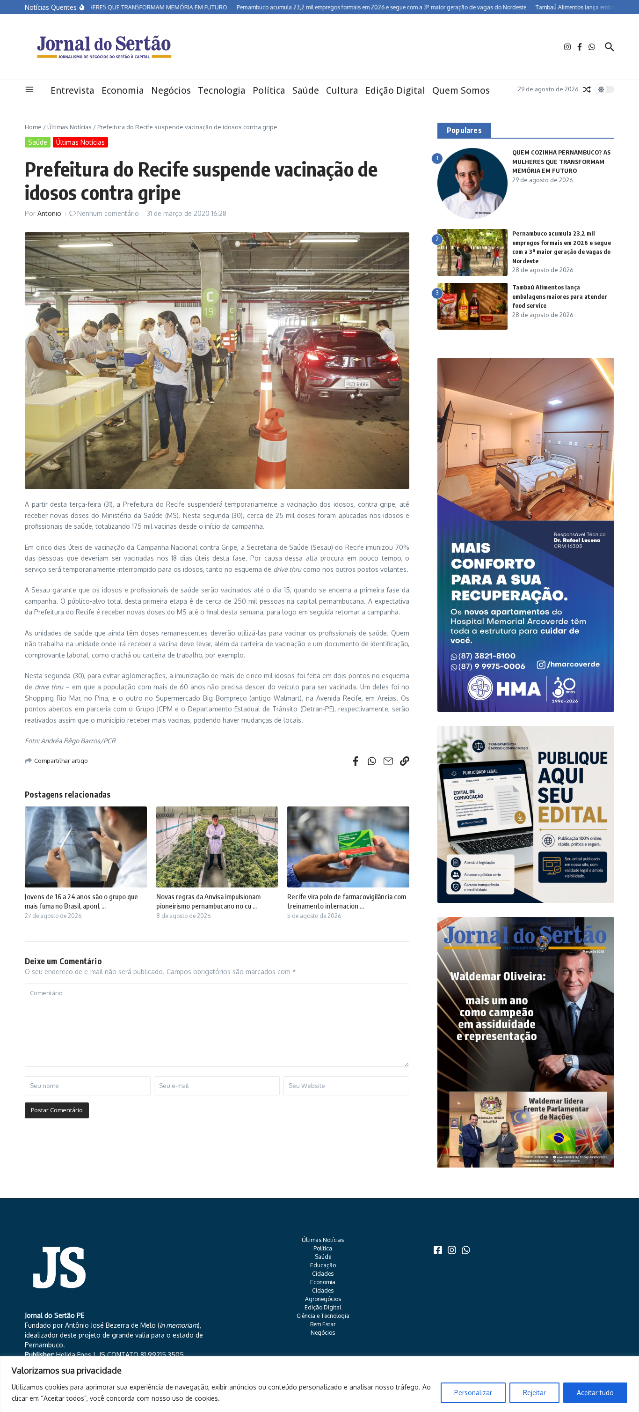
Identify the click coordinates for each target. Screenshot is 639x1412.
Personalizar (473, 1393)
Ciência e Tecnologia (323, 1315)
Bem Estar (322, 1324)
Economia (123, 90)
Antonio (49, 213)
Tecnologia (222, 90)
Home (33, 127)
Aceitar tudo (595, 1393)
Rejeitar (534, 1393)
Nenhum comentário (108, 213)
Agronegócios (323, 1298)
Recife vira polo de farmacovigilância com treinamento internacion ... (346, 901)
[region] (319, 1384)
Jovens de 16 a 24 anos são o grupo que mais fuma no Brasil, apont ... (81, 901)
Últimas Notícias (69, 127)
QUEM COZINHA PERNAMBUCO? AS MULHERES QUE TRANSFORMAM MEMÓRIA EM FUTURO (561, 161)
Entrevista (72, 90)
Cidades (323, 1273)
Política (269, 90)
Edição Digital (395, 90)
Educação (323, 1265)
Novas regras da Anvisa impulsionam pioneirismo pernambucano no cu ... (208, 901)
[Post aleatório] (587, 89)
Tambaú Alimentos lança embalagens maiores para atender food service (559, 296)
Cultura (342, 90)
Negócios (171, 90)
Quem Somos (461, 90)
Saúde (305, 90)
